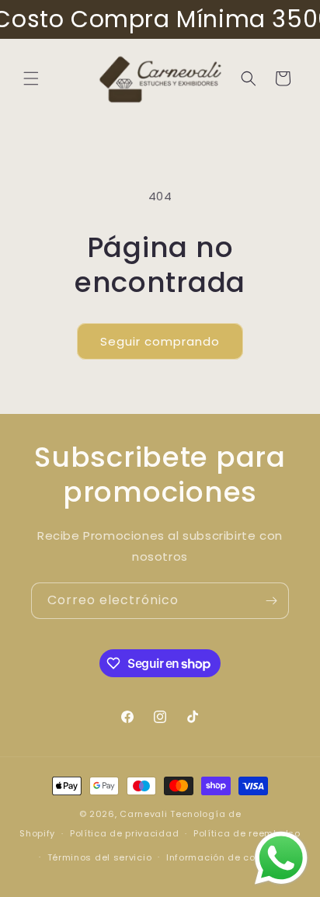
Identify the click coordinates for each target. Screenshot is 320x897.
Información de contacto (226, 857)
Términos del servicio (99, 857)
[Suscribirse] (271, 600)
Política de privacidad (124, 833)
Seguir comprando (160, 341)
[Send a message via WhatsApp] (281, 858)
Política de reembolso (247, 833)
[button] (31, 78)
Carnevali (143, 814)
